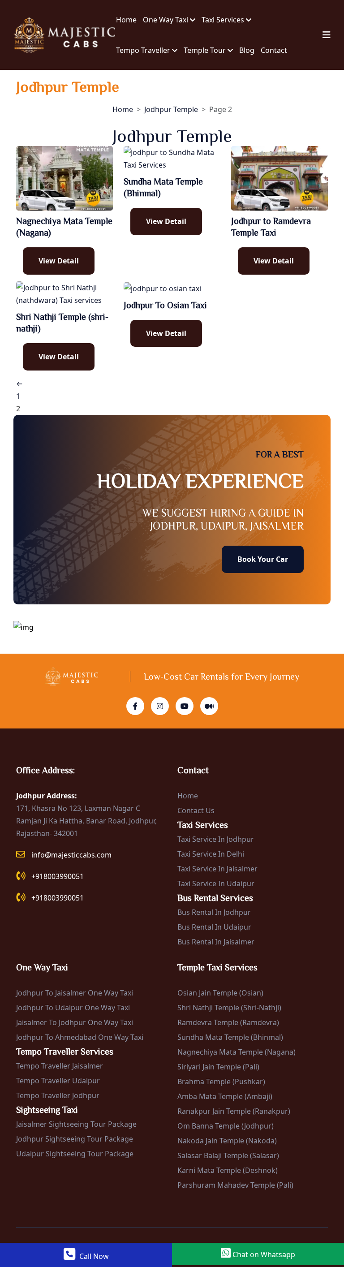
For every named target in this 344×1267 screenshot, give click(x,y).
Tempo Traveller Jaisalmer (59, 1066)
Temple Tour (206, 50)
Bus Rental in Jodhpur (214, 912)
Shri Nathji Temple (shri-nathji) (229, 1008)
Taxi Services (224, 20)
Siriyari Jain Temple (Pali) (218, 1067)
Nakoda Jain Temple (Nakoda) (227, 1141)
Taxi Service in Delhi (210, 854)
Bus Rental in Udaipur (214, 927)
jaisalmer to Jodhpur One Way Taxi (74, 1022)
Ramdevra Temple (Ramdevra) (228, 1022)
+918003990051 (57, 876)
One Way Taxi (166, 20)
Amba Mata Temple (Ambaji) (224, 1096)
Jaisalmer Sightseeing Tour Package (76, 1124)
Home (126, 20)
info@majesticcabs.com (71, 855)
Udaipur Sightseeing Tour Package (74, 1154)
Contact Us (196, 810)
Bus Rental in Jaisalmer (215, 942)
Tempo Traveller (144, 50)
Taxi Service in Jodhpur (215, 839)
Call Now (93, 1256)
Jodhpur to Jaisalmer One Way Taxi (74, 993)
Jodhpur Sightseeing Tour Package (74, 1139)
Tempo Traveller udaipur (58, 1081)
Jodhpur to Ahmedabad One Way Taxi (79, 1037)
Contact (274, 50)
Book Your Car (262, 559)
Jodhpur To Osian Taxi (165, 305)
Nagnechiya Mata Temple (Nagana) (236, 1052)
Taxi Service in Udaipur (215, 883)
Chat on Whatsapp (263, 1254)
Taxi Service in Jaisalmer (217, 869)
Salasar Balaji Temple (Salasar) (228, 1155)
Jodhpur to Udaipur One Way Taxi (73, 1008)
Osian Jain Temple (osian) (220, 993)
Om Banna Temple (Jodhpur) (225, 1126)
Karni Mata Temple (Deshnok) (227, 1170)
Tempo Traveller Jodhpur (57, 1095)
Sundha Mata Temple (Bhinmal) (230, 1037)
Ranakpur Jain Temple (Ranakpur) (233, 1111)
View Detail (59, 261)
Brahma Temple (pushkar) (221, 1081)
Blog (246, 50)
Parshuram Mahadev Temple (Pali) (235, 1185)
